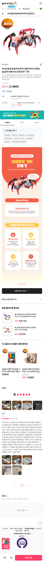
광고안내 (38, 528)
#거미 (22, 138)
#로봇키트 (7, 142)
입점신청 (26, 531)
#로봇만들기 (29, 138)
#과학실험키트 (30, 135)
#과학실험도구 (8, 138)
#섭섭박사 (16, 138)
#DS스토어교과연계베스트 (19, 142)
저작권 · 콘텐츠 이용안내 (16, 528)
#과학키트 (14, 135)
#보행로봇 (7, 135)
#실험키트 (22, 135)
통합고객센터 (18, 531)
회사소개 (5, 528)
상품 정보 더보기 (20, 291)
